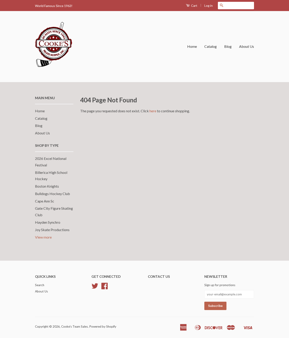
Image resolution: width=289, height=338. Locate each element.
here (152, 111)
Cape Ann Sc (44, 201)
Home (192, 46)
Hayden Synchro (47, 222)
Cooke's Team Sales (74, 326)
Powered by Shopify (102, 326)
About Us (246, 46)
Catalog (210, 46)
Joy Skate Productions (52, 230)
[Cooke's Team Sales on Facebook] (104, 287)
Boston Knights (47, 186)
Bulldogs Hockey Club (52, 193)
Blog (228, 46)
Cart (193, 5)
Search (39, 285)
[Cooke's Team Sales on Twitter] (94, 287)
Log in (208, 5)
